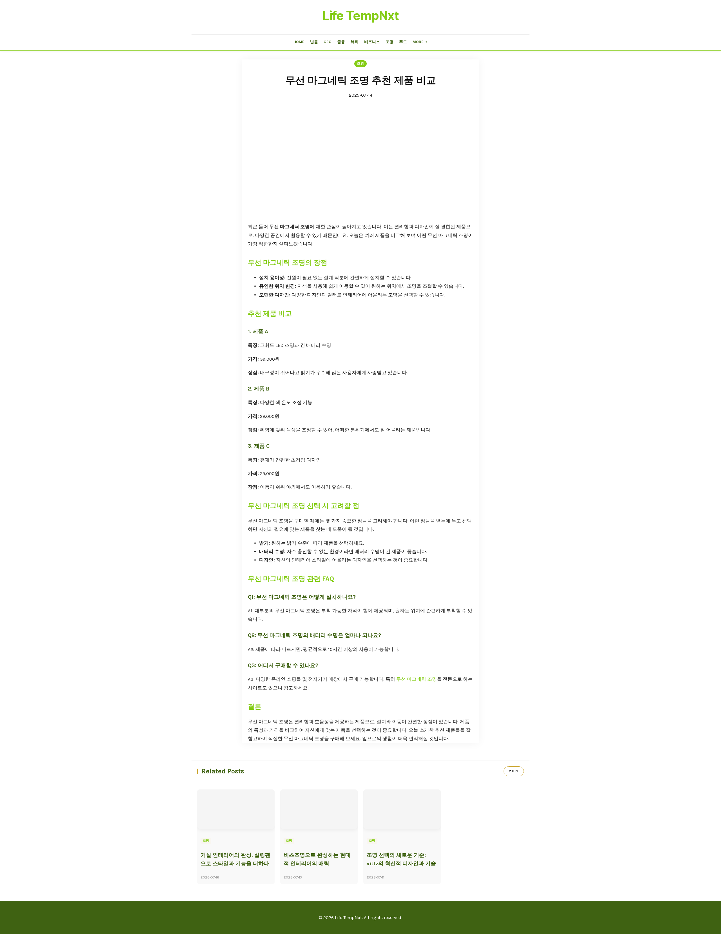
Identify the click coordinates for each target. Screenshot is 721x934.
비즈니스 (372, 42)
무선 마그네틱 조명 (416, 679)
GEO (327, 42)
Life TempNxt (360, 15)
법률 (314, 42)
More (420, 42)
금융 (341, 42)
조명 (389, 42)
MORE (513, 771)
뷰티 (355, 42)
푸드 (403, 42)
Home (298, 42)
